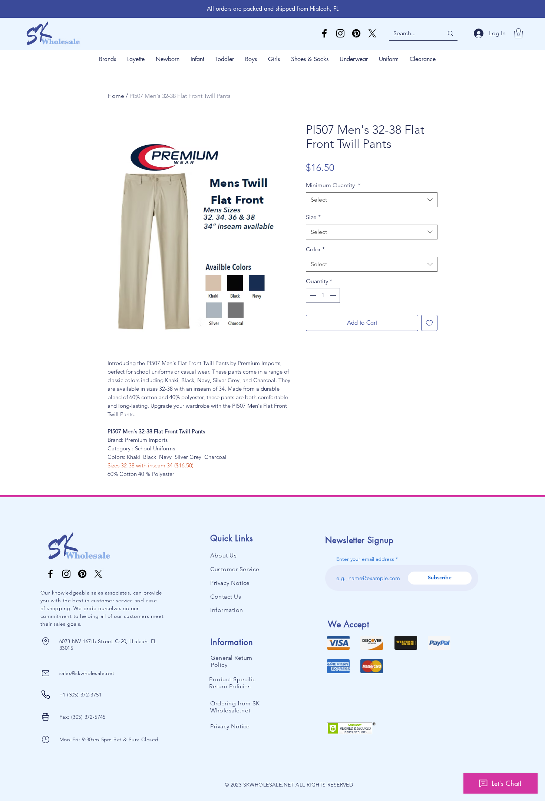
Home (116, 95)
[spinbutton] (322, 295)
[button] (518, 33)
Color (315, 249)
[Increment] (333, 295)
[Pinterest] (356, 33)
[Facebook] (324, 33)
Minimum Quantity (333, 185)
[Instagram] (340, 33)
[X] (372, 33)
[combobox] (371, 199)
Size (313, 217)
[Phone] (45, 641)
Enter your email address (365, 559)
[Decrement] (312, 295)
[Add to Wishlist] (429, 323)
